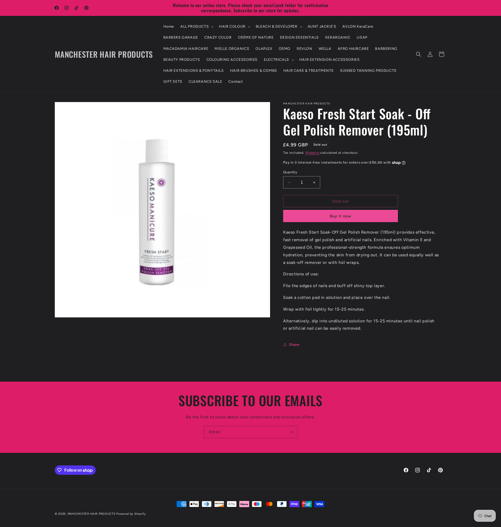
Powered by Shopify (131, 514)
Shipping (312, 153)
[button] (196, 26)
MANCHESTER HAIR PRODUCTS (92, 514)
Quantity (290, 172)
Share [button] (294, 344)
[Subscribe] (291, 432)
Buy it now (340, 216)
